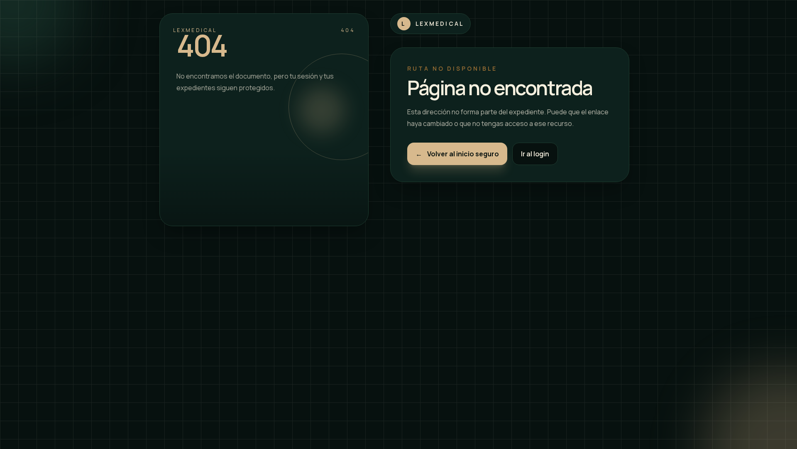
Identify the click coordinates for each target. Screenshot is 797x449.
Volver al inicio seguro (457, 153)
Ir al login (535, 153)
